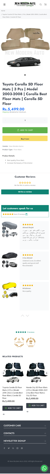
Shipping (5, 112)
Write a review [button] (25, 191)
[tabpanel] (25, 48)
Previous (3, 373)
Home (3, 11)
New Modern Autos (16, 146)
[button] (22, 316)
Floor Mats (17, 149)
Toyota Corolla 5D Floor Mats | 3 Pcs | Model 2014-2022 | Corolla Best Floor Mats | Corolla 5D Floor (12, 393)
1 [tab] (25, 75)
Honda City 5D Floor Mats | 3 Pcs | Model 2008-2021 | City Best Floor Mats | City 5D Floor (36, 391)
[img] (8, 214)
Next (46, 373)
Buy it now (25, 139)
